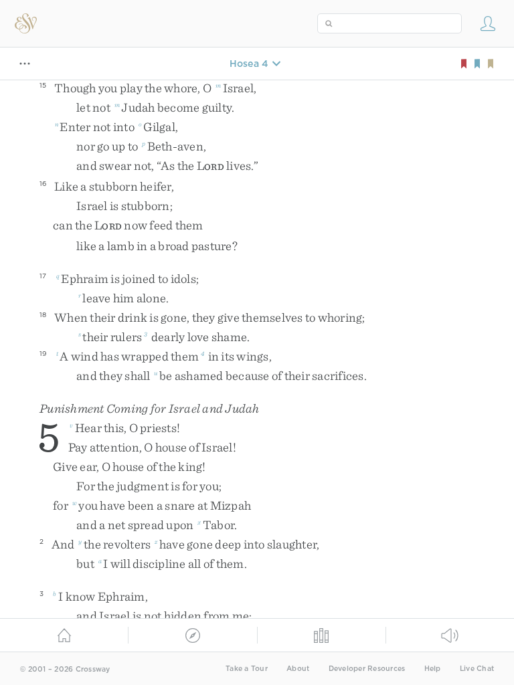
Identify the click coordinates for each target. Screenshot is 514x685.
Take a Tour (247, 668)
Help (432, 668)
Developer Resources (367, 668)
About (297, 668)
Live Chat (477, 668)
